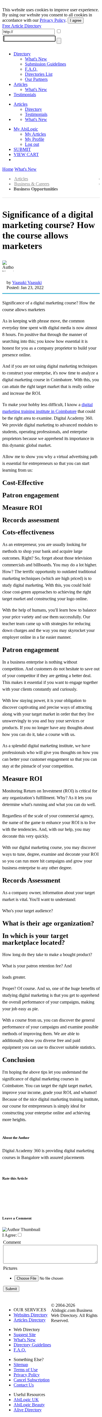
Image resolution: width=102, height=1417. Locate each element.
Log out (32, 144)
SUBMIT (22, 149)
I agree (75, 20)
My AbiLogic (26, 129)
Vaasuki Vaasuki (27, 282)
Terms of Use (26, 1369)
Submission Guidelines (45, 64)
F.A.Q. (31, 69)
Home (7, 169)
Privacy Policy (52, 20)
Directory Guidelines (32, 1344)
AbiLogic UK (26, 1399)
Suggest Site (25, 1334)
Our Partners (36, 79)
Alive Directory (28, 1409)
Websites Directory (31, 1314)
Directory (22, 53)
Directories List (38, 74)
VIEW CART (26, 154)
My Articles (35, 134)
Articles (20, 84)
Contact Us (24, 1385)
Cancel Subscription (32, 1379)
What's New (36, 59)
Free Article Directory (21, 25)
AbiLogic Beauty (29, 1404)
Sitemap (21, 1364)
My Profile (34, 139)
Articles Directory (30, 1320)
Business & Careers (31, 183)
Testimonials (25, 94)
